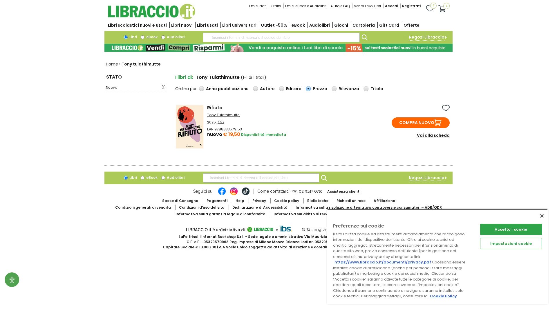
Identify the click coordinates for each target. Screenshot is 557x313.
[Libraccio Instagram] (234, 194)
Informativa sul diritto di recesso (304, 214)
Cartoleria (363, 25)
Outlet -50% (274, 25)
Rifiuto (215, 107)
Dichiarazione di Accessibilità (259, 207)
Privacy (259, 200)
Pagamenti (217, 200)
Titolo (376, 89)
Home (112, 64)
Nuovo (136, 87)
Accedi (391, 5)
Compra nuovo (416, 122)
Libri (133, 36)
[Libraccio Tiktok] (246, 194)
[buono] (278, 48)
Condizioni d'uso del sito (201, 207)
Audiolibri (319, 25)
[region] (437, 256)
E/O (221, 121)
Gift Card (389, 25)
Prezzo (320, 89)
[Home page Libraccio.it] (151, 18)
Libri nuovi (182, 25)
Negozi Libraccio (426, 37)
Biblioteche (317, 200)
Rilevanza (349, 89)
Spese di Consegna (180, 200)
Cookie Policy (443, 296)
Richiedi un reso (351, 200)
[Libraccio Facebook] (222, 194)
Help (240, 200)
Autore (267, 89)
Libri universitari (239, 25)
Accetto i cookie (511, 229)
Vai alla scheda (433, 135)
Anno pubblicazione (227, 89)
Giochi (341, 25)
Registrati (411, 5)
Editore (293, 89)
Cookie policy (286, 200)
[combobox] (281, 37)
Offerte (411, 25)
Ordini (276, 5)
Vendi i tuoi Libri (367, 5)
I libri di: (184, 77)
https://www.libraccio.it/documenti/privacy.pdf (382, 262)
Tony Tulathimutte (223, 114)
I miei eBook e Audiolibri (305, 5)
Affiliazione (384, 200)
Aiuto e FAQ (340, 5)
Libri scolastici (137, 25)
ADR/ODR (369, 207)
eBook (298, 25)
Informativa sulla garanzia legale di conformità (220, 214)
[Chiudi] (542, 216)
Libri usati (207, 25)
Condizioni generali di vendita (143, 207)
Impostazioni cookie (511, 243)
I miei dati (258, 5)
